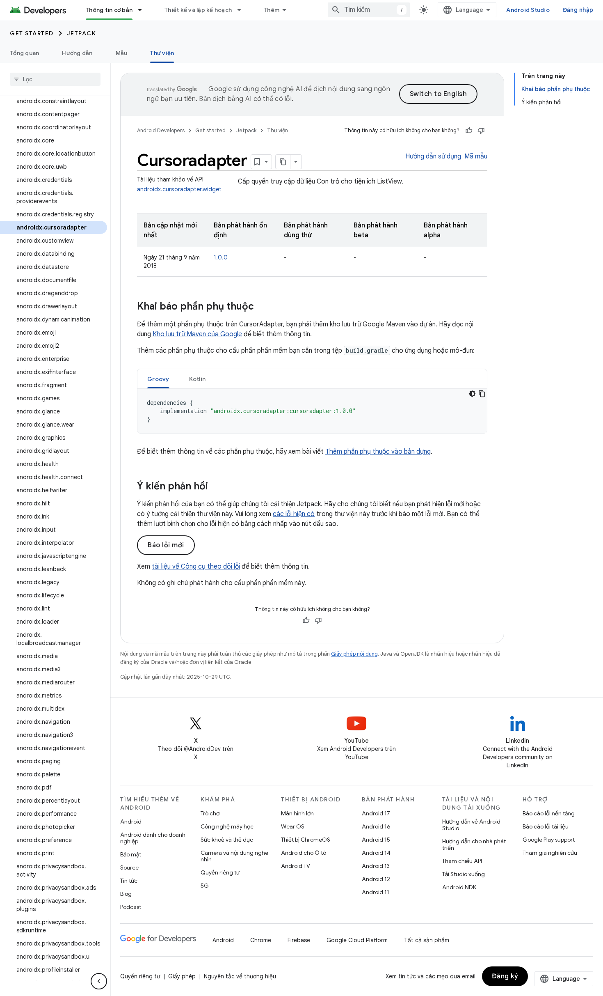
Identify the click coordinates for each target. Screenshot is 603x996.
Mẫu (122, 53)
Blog (126, 893)
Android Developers (161, 130)
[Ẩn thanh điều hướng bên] (99, 981)
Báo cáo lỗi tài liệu (546, 826)
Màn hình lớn (297, 813)
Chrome (260, 940)
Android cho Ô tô (303, 852)
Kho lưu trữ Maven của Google (197, 334)
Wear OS (292, 826)
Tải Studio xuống (463, 874)
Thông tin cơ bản (109, 10)
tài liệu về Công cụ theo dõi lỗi (196, 566)
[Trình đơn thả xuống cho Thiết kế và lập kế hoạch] (243, 10)
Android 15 (376, 839)
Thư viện (162, 53)
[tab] (158, 378)
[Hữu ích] (469, 130)
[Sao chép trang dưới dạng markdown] (283, 162)
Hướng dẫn (77, 53)
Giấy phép (182, 976)
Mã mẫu (475, 156)
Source (129, 867)
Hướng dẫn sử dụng (433, 156)
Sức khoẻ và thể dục (227, 839)
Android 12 (376, 879)
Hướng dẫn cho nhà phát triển (474, 844)
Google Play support (549, 839)
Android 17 (376, 813)
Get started (32, 33)
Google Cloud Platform (357, 940)
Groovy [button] (158, 379)
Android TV (295, 866)
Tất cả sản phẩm (426, 940)
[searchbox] (55, 79)
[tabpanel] (312, 411)
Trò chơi (211, 813)
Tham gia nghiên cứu (550, 852)
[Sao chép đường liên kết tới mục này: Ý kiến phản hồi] (216, 487)
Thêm (271, 10)
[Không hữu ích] (481, 130)
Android (131, 821)
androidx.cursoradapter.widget (179, 189)
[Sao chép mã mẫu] (482, 394)
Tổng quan (24, 53)
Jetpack (81, 33)
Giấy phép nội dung (354, 653)
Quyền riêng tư (220, 872)
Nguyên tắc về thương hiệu (240, 976)
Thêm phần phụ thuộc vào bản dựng (378, 452)
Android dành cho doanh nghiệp (152, 838)
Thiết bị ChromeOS (305, 839)
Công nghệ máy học (227, 826)
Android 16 (376, 826)
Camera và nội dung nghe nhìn (234, 856)
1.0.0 (221, 257)
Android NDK (459, 887)
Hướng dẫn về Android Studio (471, 825)
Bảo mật (130, 854)
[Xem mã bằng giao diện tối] (472, 394)
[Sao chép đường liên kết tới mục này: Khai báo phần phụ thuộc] (262, 307)
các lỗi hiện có (294, 514)
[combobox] (369, 9)
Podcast (130, 907)
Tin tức (128, 880)
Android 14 (376, 852)
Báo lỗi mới (166, 545)
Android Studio (528, 10)
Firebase (299, 940)
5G (205, 885)
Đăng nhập (578, 10)
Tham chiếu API (462, 861)
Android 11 (375, 892)
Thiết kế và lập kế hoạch (198, 10)
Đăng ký (505, 976)
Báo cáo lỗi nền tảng (549, 813)
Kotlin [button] (197, 379)
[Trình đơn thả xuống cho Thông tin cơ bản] (143, 10)
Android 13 (376, 866)
